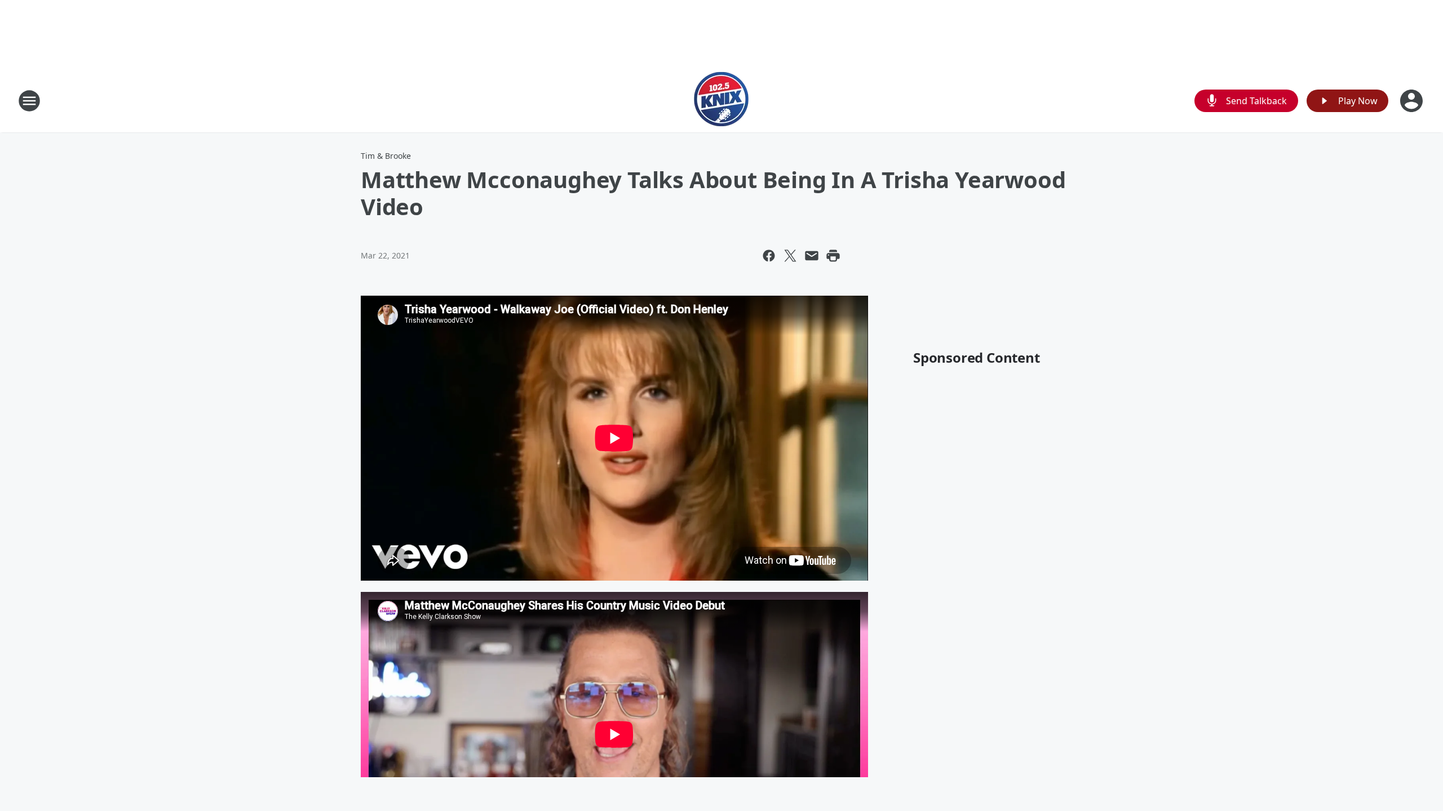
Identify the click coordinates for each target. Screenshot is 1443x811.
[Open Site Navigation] (29, 101)
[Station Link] (721, 100)
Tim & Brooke (386, 155)
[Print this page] (833, 256)
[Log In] (1412, 101)
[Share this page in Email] (812, 256)
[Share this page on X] (790, 256)
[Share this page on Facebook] (769, 256)
